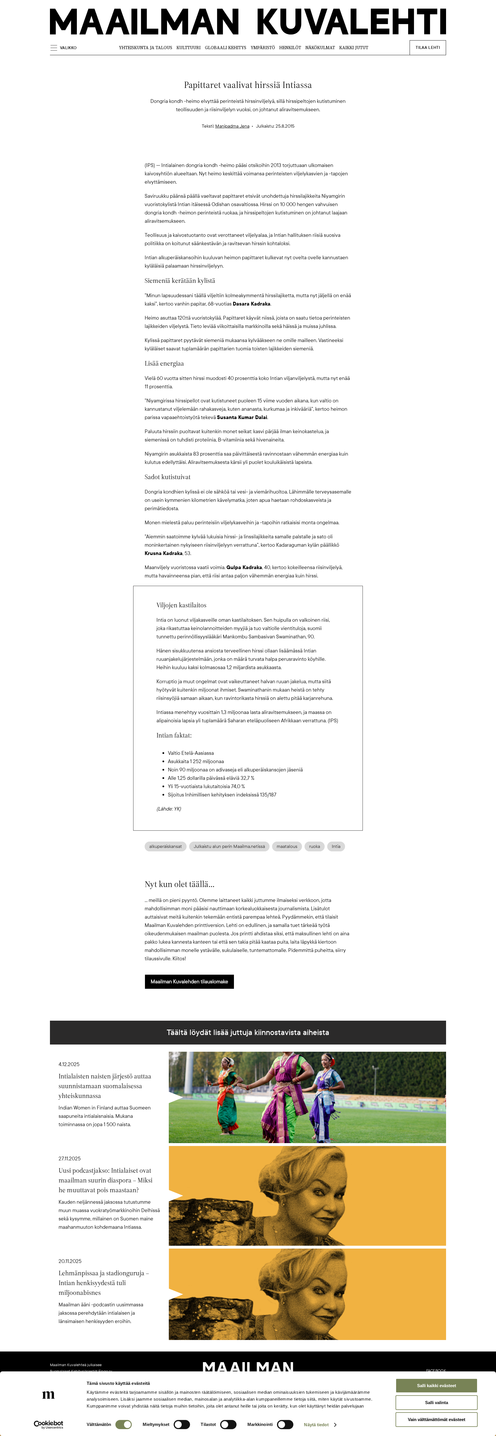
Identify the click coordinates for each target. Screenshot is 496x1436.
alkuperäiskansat (165, 846)
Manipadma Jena (232, 126)
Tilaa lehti (428, 47)
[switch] (182, 1424)
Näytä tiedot (316, 1424)
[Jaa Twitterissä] (220, 151)
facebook (436, 1370)
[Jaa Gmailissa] (239, 151)
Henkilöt (290, 48)
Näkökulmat (320, 48)
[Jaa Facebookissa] (257, 151)
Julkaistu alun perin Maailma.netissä (229, 846)
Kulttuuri (189, 48)
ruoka (314, 846)
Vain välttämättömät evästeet (436, 1419)
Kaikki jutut (353, 48)
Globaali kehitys (225, 48)
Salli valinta (436, 1402)
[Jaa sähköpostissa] (275, 151)
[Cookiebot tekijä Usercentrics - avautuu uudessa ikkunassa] (49, 1424)
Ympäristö (263, 48)
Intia (336, 846)
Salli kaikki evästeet (436, 1385)
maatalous (287, 846)
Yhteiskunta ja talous (145, 48)
